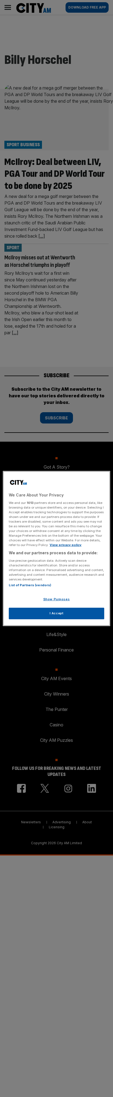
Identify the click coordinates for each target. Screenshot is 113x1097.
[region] (56, 548)
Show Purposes (56, 599)
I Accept (57, 613)
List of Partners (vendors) (30, 585)
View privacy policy (65, 545)
